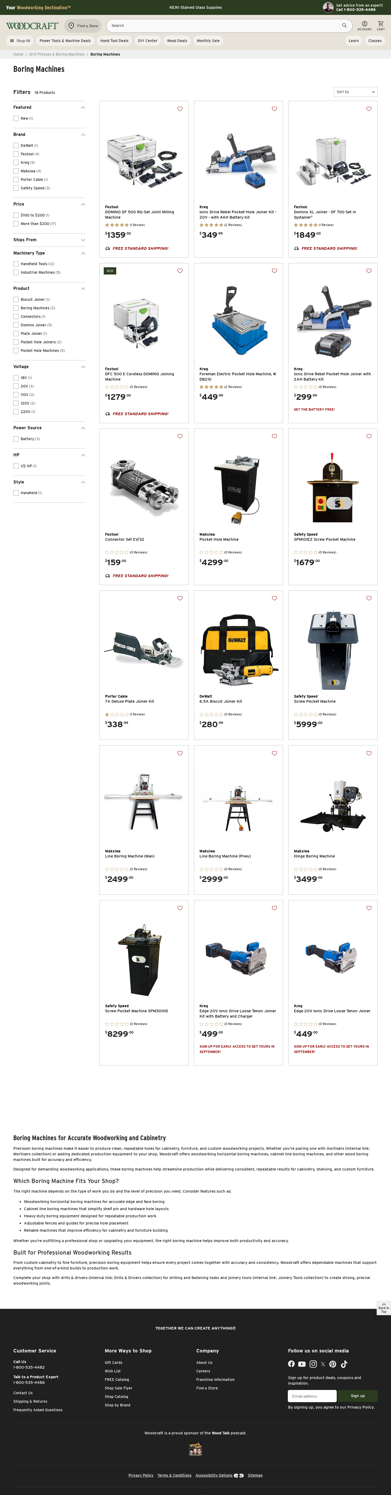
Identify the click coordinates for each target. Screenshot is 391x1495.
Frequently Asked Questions (38, 1410)
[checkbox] (16, 118)
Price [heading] (18, 204)
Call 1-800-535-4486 (356, 9)
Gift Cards (113, 1362)
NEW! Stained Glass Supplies (195, 7)
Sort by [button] (343, 92)
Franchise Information (215, 1379)
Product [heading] (21, 288)
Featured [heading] (22, 107)
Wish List (113, 1371)
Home (18, 54)
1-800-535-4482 (29, 1367)
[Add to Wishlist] (180, 108)
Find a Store (207, 1388)
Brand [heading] (19, 134)
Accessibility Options (214, 1475)
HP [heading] (16, 454)
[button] (356, 92)
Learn (354, 41)
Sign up (358, 1395)
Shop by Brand (117, 1405)
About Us (204, 1362)
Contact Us (23, 1393)
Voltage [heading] (21, 366)
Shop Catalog (116, 1396)
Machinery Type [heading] (29, 253)
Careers (203, 1371)
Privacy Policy (360, 1407)
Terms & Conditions (174, 1475)
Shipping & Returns (30, 1401)
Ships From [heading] (24, 239)
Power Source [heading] (27, 427)
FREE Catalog (117, 1379)
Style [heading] (18, 482)
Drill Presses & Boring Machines (57, 54)
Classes (375, 41)
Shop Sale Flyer (118, 1388)
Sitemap (255, 1475)
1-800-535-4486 (29, 1382)
